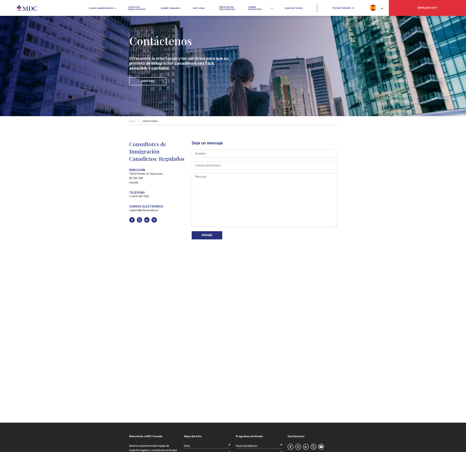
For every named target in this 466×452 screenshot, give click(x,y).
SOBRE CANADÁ (170, 8)
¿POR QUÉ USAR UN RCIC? (137, 8)
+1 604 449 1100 (139, 196)
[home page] (18, 8)
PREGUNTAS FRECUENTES (227, 8)
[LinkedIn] (306, 447)
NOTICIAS (199, 8)
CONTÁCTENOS (294, 8)
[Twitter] (313, 447)
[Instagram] (298, 447)
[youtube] (321, 447)
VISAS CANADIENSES (101, 8)
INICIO (132, 121)
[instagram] (140, 221)
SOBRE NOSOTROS (255, 8)
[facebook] (133, 221)
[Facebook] (290, 447)
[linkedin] (147, 221)
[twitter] (155, 221)
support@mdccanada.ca (143, 210)
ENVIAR (207, 235)
